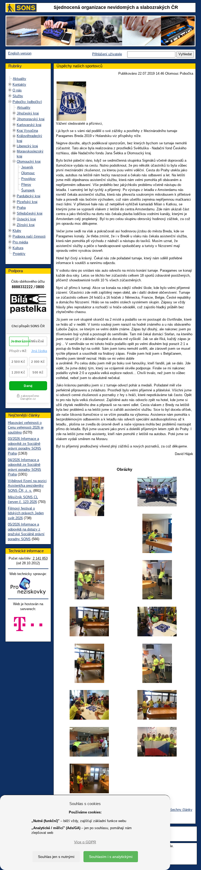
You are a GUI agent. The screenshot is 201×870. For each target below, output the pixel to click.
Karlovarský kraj (29, 125)
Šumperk (28, 190)
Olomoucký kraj (29, 161)
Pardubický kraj (28, 196)
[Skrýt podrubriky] (10, 102)
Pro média (20, 242)
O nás (17, 90)
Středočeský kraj (29, 213)
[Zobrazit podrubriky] (10, 84)
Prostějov (28, 179)
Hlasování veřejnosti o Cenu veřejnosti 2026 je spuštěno (25, 427)
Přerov (26, 185)
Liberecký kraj (27, 146)
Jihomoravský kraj (30, 119)
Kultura (18, 248)
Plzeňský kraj (27, 202)
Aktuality (19, 79)
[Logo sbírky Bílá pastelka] (28, 305)
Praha (21, 208)
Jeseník (27, 167)
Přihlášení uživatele (107, 54)
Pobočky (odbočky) (27, 102)
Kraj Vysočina (27, 131)
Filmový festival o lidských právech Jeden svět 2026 (26, 513)
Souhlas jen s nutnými (56, 857)
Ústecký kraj (26, 219)
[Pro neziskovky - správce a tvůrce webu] (28, 586)
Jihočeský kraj (28, 113)
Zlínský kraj (26, 225)
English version (19, 53)
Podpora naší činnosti (29, 236)
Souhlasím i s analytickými (110, 857)
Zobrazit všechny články (173, 810)
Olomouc (28, 173)
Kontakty (19, 84)
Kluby (17, 231)
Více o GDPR (85, 842)
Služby (18, 96)
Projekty (19, 254)
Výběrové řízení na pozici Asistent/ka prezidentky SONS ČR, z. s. (27, 486)
